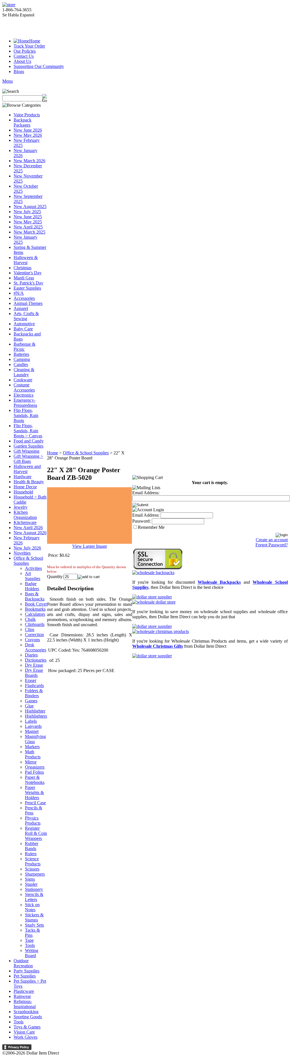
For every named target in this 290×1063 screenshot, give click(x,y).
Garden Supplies (28, 446)
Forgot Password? (271, 544)
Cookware (23, 379)
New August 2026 (30, 532)
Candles (21, 364)
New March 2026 (29, 160)
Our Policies (25, 51)
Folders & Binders (34, 693)
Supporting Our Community (39, 66)
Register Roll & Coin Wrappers (36, 833)
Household (23, 491)
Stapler (31, 884)
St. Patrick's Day (28, 283)
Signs (30, 879)
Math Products (32, 754)
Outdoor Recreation (23, 963)
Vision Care (24, 1032)
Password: (141, 521)
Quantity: (55, 576)
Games (31, 700)
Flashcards (34, 685)
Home (34, 41)
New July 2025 (27, 211)
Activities (33, 568)
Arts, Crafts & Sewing (26, 316)
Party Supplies (26, 970)
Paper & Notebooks (34, 780)
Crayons (32, 639)
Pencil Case (35, 802)
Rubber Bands (31, 846)
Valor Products (27, 114)
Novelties (22, 553)
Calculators (35, 614)
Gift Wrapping (26, 451)
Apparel (21, 308)
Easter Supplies (27, 288)
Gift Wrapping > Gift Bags (28, 459)
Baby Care (23, 328)
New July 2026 (27, 548)
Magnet (32, 731)
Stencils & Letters (34, 897)
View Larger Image (89, 546)
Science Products (32, 861)
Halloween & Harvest (26, 260)
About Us (22, 61)
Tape (29, 940)
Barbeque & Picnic (24, 347)
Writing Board (31, 953)
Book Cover (36, 604)
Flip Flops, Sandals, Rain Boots (26, 415)
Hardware (22, 476)
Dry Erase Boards (34, 673)
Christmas (22, 267)
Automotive (24, 323)
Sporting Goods (28, 1016)
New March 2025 (29, 232)
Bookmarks (35, 609)
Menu (7, 81)
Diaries (31, 655)
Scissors (32, 869)
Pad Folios (34, 772)
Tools (30, 945)
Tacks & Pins (32, 933)
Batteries (21, 354)
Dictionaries (35, 660)
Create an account (272, 539)
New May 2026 (28, 135)
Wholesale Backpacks (219, 582)
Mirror (31, 762)
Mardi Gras (24, 277)
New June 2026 (28, 130)
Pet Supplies (25, 976)
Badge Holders (32, 586)
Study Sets (34, 925)
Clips (29, 629)
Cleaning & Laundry (24, 372)
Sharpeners (35, 874)
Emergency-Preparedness (25, 403)
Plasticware (24, 991)
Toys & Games (27, 1026)
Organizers (34, 767)
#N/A (19, 293)
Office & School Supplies (28, 561)
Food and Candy (29, 441)
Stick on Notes (32, 907)
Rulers (31, 853)
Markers (32, 746)
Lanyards (33, 726)
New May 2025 (28, 221)
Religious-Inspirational (25, 1004)
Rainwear (22, 996)
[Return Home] (8, 4)
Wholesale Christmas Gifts (157, 646)
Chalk (30, 619)
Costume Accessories (24, 387)
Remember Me (151, 527)
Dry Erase (34, 665)
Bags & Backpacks (34, 596)
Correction (34, 634)
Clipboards (34, 624)
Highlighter (35, 711)
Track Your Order (29, 46)
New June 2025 (28, 216)
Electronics (23, 395)
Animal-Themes (28, 303)
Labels (31, 721)
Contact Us (24, 56)
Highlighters (36, 716)
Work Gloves (25, 1037)
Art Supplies (32, 576)
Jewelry (20, 507)
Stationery (34, 889)
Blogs (19, 71)
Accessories (24, 298)
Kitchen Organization (25, 515)
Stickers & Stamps (34, 917)
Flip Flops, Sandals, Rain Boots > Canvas (28, 430)
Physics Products (32, 820)
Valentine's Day (28, 272)
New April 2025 (28, 226)
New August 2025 (30, 206)
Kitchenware (25, 522)
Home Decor (25, 486)
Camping (22, 359)
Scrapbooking (26, 1011)
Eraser (30, 680)
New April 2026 (28, 527)
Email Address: (145, 492)
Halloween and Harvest (27, 469)
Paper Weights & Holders (34, 792)
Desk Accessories (35, 647)
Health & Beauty (29, 481)
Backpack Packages (22, 122)
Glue (29, 705)
